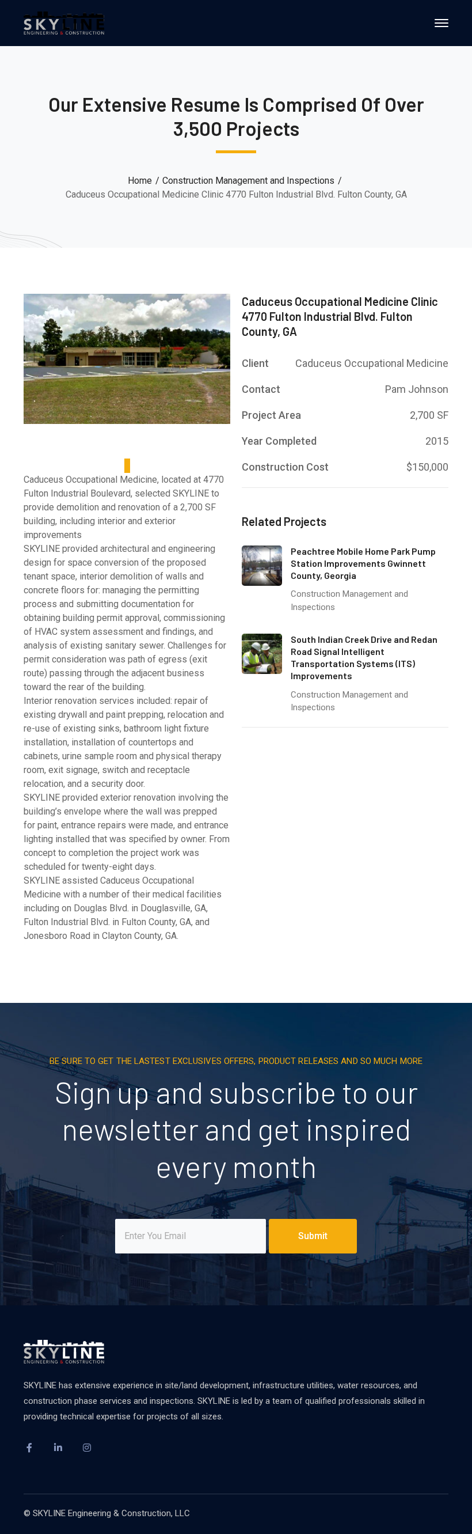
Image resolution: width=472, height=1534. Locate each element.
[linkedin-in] (58, 1447)
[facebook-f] (29, 1447)
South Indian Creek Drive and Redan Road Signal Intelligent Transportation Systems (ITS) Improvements (364, 657)
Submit (313, 1235)
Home (140, 180)
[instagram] (87, 1447)
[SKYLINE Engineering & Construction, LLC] (64, 22)
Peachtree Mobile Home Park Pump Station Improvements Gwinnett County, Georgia (363, 563)
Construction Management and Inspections (248, 180)
